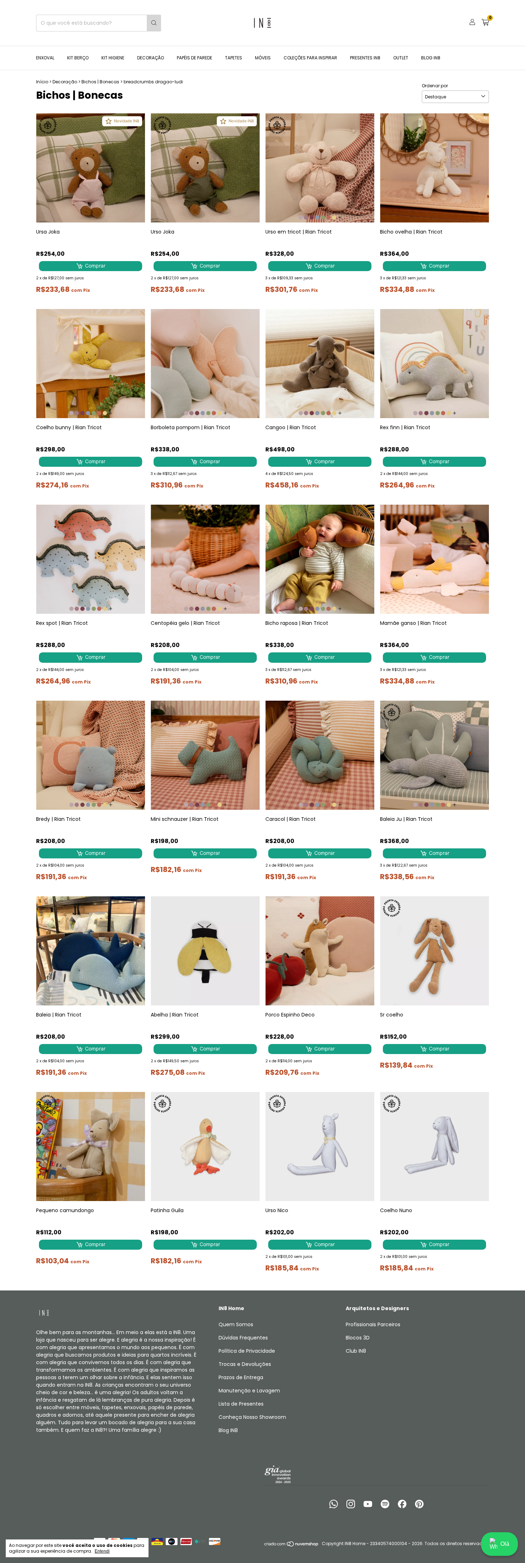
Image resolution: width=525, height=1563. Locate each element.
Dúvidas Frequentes (243, 1337)
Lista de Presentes (241, 1403)
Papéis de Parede (194, 58)
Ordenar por (435, 86)
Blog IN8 (430, 58)
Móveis (263, 58)
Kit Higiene (112, 58)
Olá (504, 1544)
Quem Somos (236, 1324)
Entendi (102, 1551)
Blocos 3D (358, 1337)
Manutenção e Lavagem (249, 1390)
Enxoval (45, 58)
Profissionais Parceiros (373, 1324)
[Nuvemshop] (291, 1545)
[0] (485, 23)
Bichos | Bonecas (100, 82)
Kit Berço (78, 58)
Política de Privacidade (247, 1350)
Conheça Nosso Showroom (252, 1417)
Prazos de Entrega (241, 1377)
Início (42, 82)
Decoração (150, 58)
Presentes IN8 (365, 58)
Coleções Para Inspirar (310, 58)
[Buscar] (154, 23)
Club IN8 (356, 1350)
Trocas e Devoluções (245, 1364)
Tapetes (233, 58)
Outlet (400, 58)
